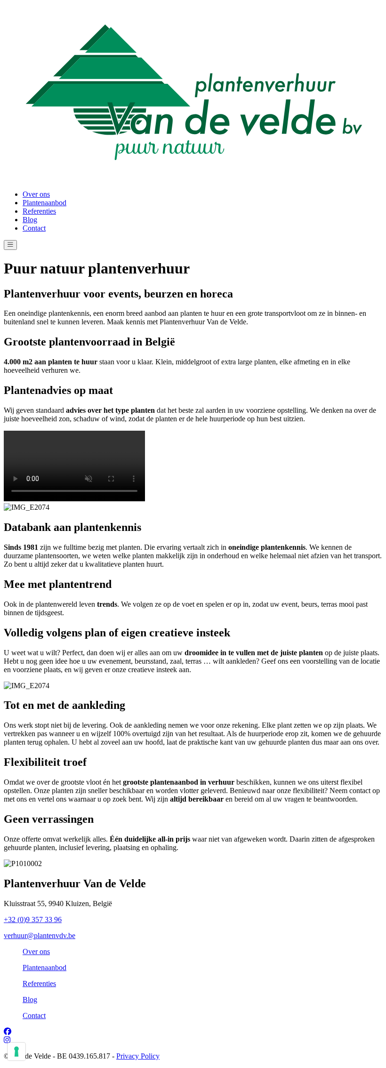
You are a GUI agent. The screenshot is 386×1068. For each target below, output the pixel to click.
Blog (30, 220)
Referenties (39, 211)
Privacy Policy (138, 1056)
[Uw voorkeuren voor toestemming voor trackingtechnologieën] (16, 1051)
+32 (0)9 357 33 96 (33, 919)
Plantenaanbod (44, 203)
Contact (34, 228)
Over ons (36, 194)
